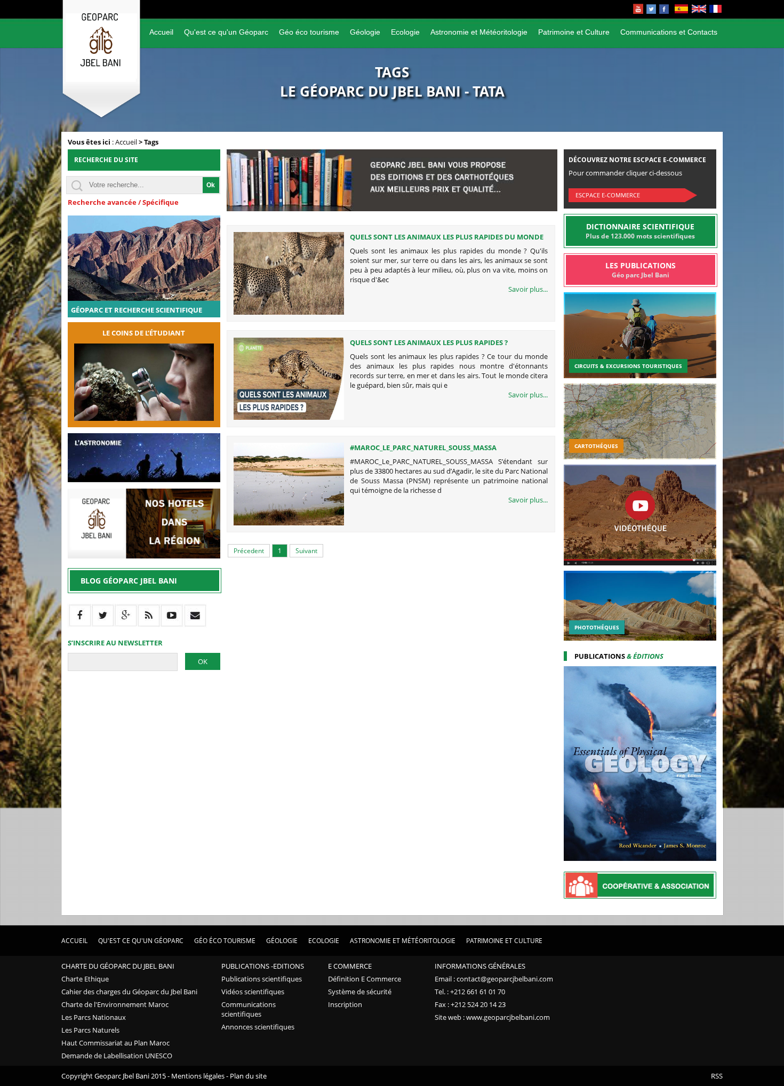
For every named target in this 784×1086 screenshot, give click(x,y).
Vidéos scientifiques (252, 991)
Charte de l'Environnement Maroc (115, 1004)
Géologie (365, 32)
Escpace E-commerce (607, 195)
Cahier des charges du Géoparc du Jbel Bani (129, 991)
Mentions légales (198, 1076)
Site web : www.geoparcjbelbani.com (492, 1017)
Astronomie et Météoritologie (478, 32)
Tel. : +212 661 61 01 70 (470, 991)
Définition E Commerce (364, 979)
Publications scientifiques (261, 979)
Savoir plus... (528, 289)
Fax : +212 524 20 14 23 (470, 1004)
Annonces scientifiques (257, 1027)
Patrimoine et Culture (574, 32)
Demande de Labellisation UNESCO (116, 1055)
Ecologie (405, 32)
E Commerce (350, 966)
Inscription (345, 1004)
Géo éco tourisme (309, 32)
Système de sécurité (359, 991)
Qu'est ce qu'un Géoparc (226, 32)
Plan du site (248, 1076)
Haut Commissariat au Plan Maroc (115, 1043)
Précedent (249, 550)
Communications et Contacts (668, 32)
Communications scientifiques (248, 1009)
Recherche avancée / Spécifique (123, 202)
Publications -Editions (262, 966)
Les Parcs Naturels (90, 1030)
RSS (717, 1076)
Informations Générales (480, 966)
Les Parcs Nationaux (93, 1017)
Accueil (161, 32)
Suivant (306, 550)
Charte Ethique (85, 979)
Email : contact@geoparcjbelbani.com (494, 979)
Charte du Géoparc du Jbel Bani (117, 966)
